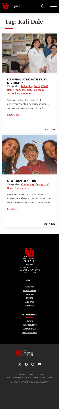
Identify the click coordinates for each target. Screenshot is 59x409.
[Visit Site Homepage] (29, 261)
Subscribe (29, 306)
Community (27, 184)
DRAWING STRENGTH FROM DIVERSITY (27, 81)
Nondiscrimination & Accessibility (23, 377)
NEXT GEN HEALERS (21, 181)
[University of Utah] (30, 353)
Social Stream (29, 329)
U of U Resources (29, 332)
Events (29, 298)
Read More (13, 114)
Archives (29, 302)
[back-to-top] (55, 402)
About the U (26, 382)
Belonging (27, 86)
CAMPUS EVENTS (29, 325)
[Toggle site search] (43, 6)
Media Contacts (41, 382)
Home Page (13, 89)
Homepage (29, 287)
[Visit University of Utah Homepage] (5, 6)
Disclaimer (47, 377)
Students (26, 93)
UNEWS (29, 321)
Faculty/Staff (41, 86)
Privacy (15, 382)
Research (26, 89)
